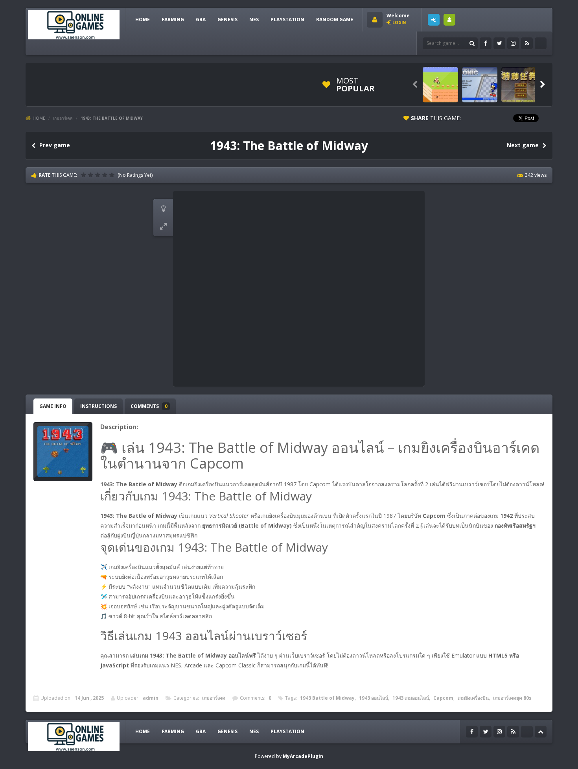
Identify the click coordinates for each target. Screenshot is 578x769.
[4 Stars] (105, 174)
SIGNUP (449, 20)
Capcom (443, 698)
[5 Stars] (112, 174)
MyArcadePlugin (303, 756)
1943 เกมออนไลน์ (410, 698)
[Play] (440, 84)
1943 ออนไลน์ (373, 698)
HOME (142, 19)
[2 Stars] (91, 174)
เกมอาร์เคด (63, 118)
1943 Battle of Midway (327, 698)
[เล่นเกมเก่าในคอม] (74, 24)
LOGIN (434, 20)
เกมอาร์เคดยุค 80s (512, 698)
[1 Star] (84, 174)
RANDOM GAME (334, 19)
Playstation (287, 19)
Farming (173, 19)
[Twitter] (499, 43)
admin (150, 698)
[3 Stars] (98, 174)
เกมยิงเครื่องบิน (473, 698)
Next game (523, 145)
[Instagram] (513, 43)
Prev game (54, 145)
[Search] (472, 43)
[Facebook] (485, 43)
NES (254, 19)
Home (39, 118)
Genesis (227, 19)
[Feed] (527, 43)
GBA (201, 19)
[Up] (541, 731)
